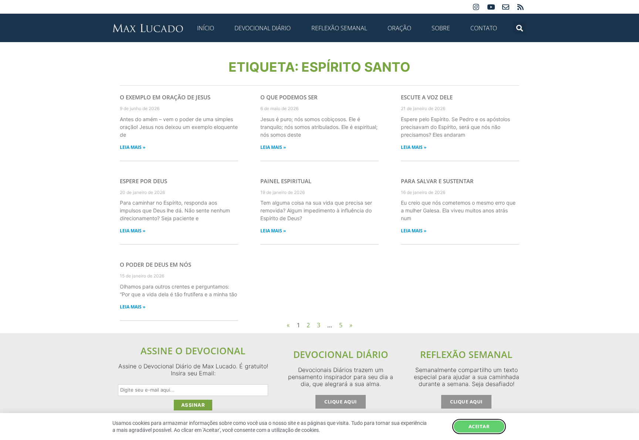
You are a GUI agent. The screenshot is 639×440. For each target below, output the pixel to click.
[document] (319, 220)
